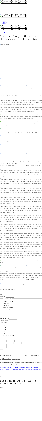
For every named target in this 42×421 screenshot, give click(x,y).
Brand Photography (8, 307)
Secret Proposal (7, 313)
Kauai (5, 331)
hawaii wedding (14, 362)
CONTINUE (1, 387)
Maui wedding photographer (16, 364)
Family (5, 32)
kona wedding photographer (3, 364)
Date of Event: (3, 338)
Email (1, 294)
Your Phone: (3, 296)
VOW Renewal (7, 309)
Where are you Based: (4, 318)
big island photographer (32, 355)
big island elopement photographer (14, 355)
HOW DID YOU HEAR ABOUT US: (7, 343)
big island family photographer (14, 367)
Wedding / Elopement (8, 301)
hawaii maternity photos (10, 369)
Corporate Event (7, 311)
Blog (3, 20)
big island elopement (5, 355)
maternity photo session (12, 371)
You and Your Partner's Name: (7, 292)
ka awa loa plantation (21, 369)
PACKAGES (4, 21)
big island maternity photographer (29, 367)
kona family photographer (32, 369)
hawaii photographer (5, 362)
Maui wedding (9, 364)
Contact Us (4, 23)
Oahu (5, 329)
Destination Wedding (9, 335)
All (1, 32)
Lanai (5, 333)
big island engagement (22, 355)
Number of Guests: (4, 320)
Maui (5, 327)
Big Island (6, 325)
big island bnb (3, 367)
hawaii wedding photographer (26, 362)
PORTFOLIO (4, 22)
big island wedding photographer (10, 359)
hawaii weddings (37, 362)
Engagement (6, 303)
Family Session (7, 305)
